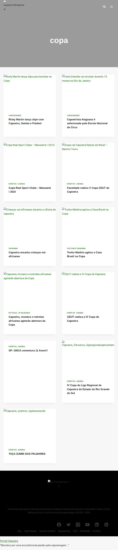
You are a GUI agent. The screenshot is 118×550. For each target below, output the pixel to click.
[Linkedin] (96, 524)
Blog (19, 531)
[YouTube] (87, 524)
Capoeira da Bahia (47, 531)
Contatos (96, 531)
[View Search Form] (104, 7)
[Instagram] (78, 524)
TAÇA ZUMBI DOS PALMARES (27, 453)
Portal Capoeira (9, 540)
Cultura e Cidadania (76, 248)
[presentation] (30, 92)
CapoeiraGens (64, 531)
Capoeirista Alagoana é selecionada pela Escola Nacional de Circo (87, 123)
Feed (75, 531)
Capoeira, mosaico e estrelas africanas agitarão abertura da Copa (27, 320)
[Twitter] (68, 524)
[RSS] (106, 524)
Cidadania (13, 248)
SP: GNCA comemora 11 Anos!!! (28, 350)
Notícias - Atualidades (19, 313)
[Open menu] (111, 6)
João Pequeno (30, 531)
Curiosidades (15, 115)
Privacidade (85, 531)
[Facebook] (59, 524)
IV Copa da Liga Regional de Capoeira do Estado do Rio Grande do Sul (88, 389)
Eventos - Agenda (17, 184)
